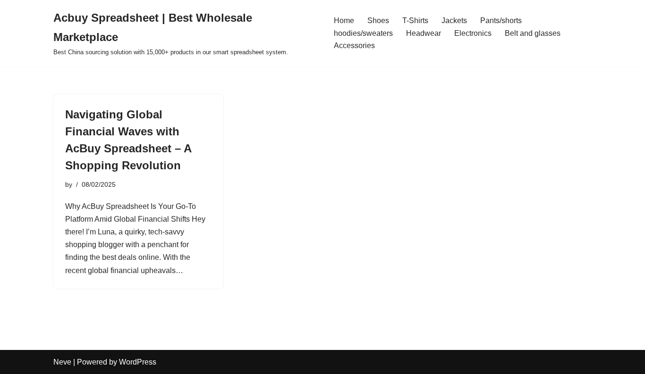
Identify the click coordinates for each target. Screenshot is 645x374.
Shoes (378, 21)
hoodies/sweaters (363, 33)
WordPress (137, 362)
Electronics (473, 33)
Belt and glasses (532, 33)
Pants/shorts (501, 21)
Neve (62, 362)
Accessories (354, 46)
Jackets (454, 21)
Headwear (423, 33)
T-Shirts (415, 21)
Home (344, 21)
